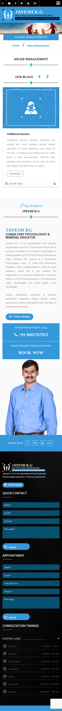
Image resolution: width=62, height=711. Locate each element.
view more (21, 316)
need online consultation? (31, 345)
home (17, 45)
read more (15, 173)
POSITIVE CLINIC (11, 638)
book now (31, 352)
